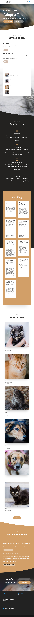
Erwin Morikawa (9, 224)
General (9, 206)
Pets (8, 245)
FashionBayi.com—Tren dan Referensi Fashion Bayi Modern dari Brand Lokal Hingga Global (23, 260)
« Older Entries (7, 300)
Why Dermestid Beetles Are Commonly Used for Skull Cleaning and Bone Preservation (10, 222)
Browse (6, 50)
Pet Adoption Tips (8, 550)
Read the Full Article (9, 564)
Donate (5, 61)
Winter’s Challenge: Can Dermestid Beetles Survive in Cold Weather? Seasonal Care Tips (10, 262)
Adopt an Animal (8, 21)
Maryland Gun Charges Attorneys (9, 608)
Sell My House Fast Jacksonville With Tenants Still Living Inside (9, 242)
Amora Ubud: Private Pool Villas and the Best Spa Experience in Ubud (23, 241)
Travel (21, 225)
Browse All (17, 517)
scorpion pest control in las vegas (8, 594)
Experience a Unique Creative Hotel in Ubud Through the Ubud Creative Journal (23, 203)
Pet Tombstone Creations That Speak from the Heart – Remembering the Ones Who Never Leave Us (10, 283)
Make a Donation (18, 21)
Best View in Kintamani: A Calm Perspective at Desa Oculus (23, 222)
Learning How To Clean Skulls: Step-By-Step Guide (10, 203)
